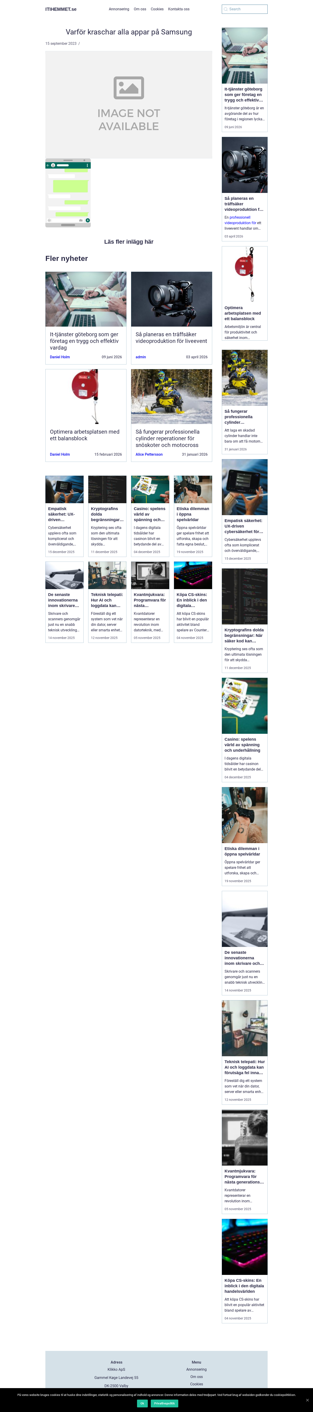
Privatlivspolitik (164, 1403)
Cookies (157, 9)
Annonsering (119, 9)
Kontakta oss (178, 9)
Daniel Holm (60, 357)
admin (141, 357)
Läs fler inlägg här (129, 241)
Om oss (140, 9)
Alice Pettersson (149, 454)
